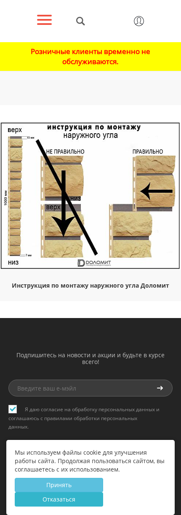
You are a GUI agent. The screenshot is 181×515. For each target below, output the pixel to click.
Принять (59, 485)
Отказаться (59, 499)
